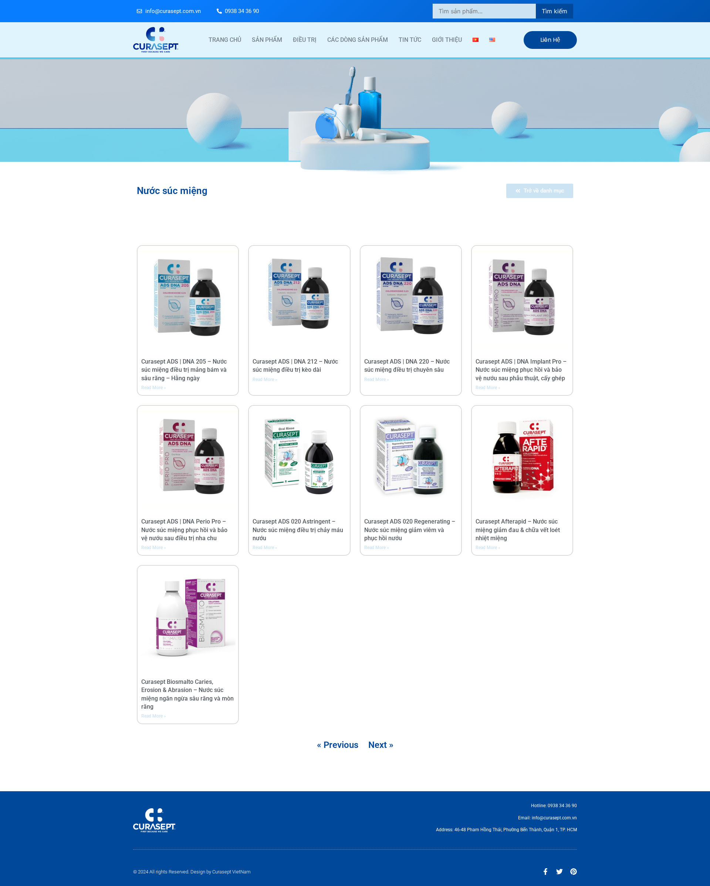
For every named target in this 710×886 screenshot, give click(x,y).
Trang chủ (225, 39)
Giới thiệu (447, 39)
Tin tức (410, 39)
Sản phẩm (267, 39)
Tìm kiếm (554, 11)
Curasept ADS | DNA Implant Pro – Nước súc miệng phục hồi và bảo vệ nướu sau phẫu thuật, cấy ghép (521, 370)
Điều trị (305, 39)
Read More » (153, 387)
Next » (380, 745)
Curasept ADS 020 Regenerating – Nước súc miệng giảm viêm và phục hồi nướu (409, 530)
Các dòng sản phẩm (357, 39)
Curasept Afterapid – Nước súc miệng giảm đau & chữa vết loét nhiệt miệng (518, 530)
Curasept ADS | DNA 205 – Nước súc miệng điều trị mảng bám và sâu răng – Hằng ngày (184, 370)
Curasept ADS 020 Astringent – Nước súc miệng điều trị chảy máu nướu (298, 530)
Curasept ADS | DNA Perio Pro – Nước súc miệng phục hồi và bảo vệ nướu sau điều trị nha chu (184, 530)
